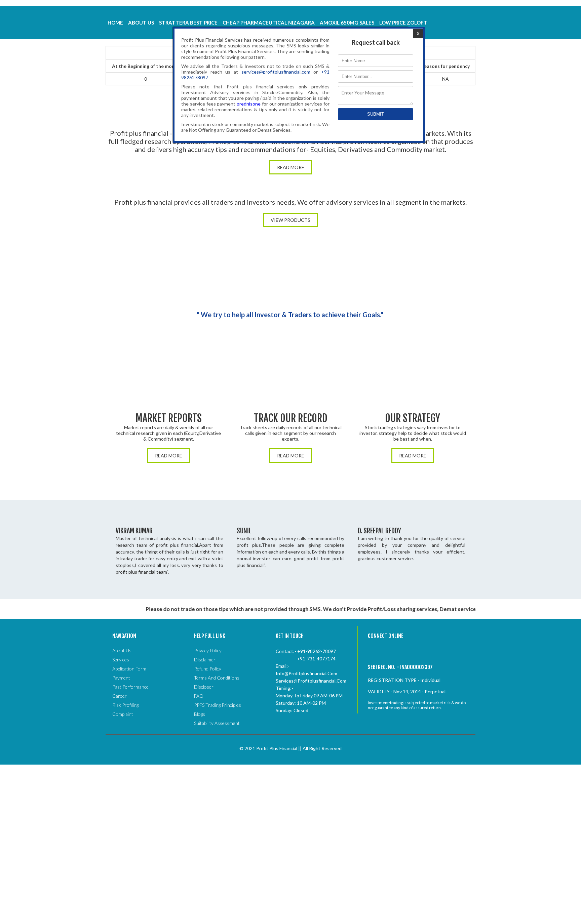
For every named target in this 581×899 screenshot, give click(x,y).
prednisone (249, 104)
